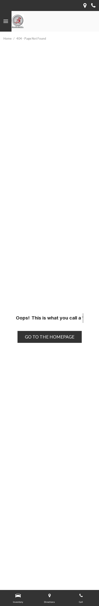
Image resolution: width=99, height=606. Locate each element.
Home (7, 38)
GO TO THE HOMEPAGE (49, 336)
